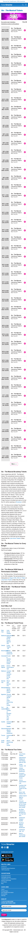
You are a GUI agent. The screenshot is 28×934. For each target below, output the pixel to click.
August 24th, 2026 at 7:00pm (17, 578)
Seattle (3, 722)
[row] (14, 30)
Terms (2, 889)
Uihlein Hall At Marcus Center (9, 690)
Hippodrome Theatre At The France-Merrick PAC (10, 639)
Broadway (18, 502)
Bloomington (4, 650)
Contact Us (4, 866)
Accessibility (4, 894)
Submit (4, 915)
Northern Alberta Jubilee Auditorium (9, 731)
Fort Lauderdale (4, 708)
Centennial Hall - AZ (9, 737)
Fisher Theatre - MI (9, 647)
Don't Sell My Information (7, 892)
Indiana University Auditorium (9, 652)
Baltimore (3, 635)
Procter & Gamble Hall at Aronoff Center (9, 659)
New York (2, 631)
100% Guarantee (5, 869)
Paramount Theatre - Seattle (22, 819)
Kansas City (3, 681)
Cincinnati (3, 656)
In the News (4, 882)
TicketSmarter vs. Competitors (8, 878)
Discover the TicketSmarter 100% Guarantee (14, 1)
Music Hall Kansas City (9, 683)
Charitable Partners (6, 877)
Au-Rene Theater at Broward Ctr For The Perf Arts (9, 713)
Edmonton (4, 728)
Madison (3, 671)
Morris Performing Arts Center (22, 835)
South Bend (2, 741)
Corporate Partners (6, 875)
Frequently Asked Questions (8, 868)
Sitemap (3, 895)
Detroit (3, 645)
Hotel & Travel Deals (6, 880)
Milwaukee (4, 687)
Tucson (3, 735)
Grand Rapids (3, 666)
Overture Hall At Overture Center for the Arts (9, 674)
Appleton (3, 694)
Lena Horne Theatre (15, 538)
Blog (2, 883)
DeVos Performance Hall (10, 667)
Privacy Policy (4, 891)
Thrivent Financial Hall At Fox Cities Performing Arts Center (10, 700)
